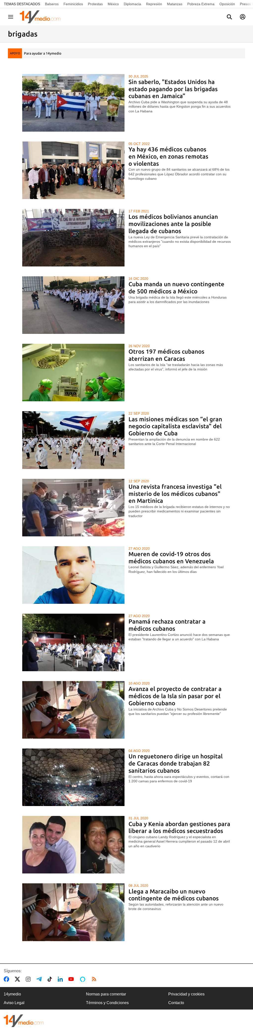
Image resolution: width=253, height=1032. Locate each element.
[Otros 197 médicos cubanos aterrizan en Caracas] (73, 372)
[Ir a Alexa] (83, 979)
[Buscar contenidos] (229, 17)
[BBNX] (24, 1020)
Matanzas (174, 4)
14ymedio (12, 994)
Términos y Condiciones (107, 1003)
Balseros (52, 4)
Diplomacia (132, 4)
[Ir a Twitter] (18, 979)
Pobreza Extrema (200, 4)
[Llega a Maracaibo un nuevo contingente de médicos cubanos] (73, 912)
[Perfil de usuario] (243, 17)
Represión (154, 4)
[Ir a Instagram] (29, 979)
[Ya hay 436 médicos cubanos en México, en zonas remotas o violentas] (73, 170)
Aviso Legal (14, 1003)
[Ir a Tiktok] (50, 979)
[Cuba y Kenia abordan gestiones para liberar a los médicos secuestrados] (73, 844)
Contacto (176, 1003)
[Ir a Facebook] (7, 979)
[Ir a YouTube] (72, 979)
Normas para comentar (106, 994)
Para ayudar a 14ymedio (42, 53)
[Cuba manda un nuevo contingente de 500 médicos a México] (73, 305)
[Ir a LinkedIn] (61, 979)
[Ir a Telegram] (40, 979)
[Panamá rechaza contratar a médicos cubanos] (73, 642)
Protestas (95, 4)
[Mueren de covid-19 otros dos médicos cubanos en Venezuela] (73, 575)
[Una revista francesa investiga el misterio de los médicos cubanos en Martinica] (73, 507)
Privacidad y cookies (186, 994)
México (113, 4)
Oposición (227, 4)
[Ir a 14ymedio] (42, 16)
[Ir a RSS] (95, 979)
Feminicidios (73, 4)
